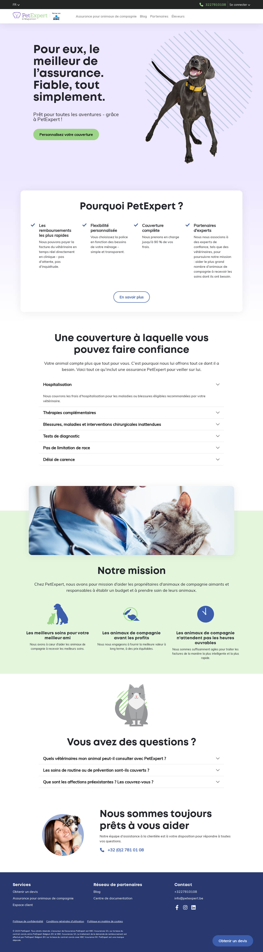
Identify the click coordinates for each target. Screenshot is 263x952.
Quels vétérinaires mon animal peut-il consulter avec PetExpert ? (104, 758)
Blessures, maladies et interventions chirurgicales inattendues (102, 424)
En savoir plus (132, 297)
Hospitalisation (57, 384)
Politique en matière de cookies (105, 921)
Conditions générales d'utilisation (65, 921)
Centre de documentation (112, 898)
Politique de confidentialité (28, 921)
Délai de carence (59, 459)
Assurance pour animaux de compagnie (106, 16)
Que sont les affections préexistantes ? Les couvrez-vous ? (98, 781)
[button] (16, 5)
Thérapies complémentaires (69, 412)
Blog (143, 16)
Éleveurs (178, 16)
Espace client (23, 905)
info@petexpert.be (188, 898)
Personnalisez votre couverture (66, 134)
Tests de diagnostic (61, 435)
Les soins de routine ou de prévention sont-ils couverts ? (96, 770)
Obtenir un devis (233, 940)
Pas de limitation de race (66, 447)
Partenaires (159, 16)
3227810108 (215, 4)
